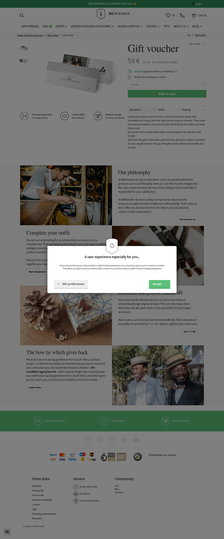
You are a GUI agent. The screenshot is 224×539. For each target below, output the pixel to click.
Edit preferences (73, 284)
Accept (157, 284)
